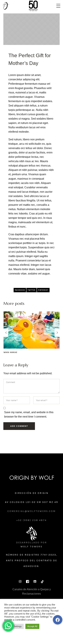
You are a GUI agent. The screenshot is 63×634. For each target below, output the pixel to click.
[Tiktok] (42, 581)
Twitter (31, 290)
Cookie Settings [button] (14, 626)
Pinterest (43, 290)
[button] (57, 619)
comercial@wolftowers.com (31, 511)
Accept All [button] (32, 626)
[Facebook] (27, 581)
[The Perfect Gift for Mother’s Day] (31, 28)
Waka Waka (29, 352)
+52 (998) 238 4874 (31, 520)
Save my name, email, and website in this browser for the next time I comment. (28, 414)
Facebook (20, 290)
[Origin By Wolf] (31, 478)
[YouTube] (35, 581)
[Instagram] (20, 581)
